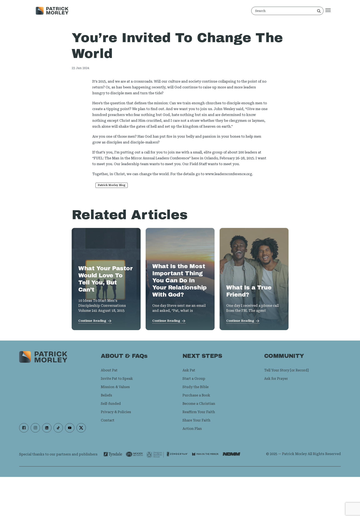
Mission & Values (115, 387)
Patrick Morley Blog (111, 185)
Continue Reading (92, 320)
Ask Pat (188, 370)
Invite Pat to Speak (117, 379)
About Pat (109, 370)
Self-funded (111, 404)
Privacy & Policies (116, 412)
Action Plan (192, 429)
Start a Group (193, 379)
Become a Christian (198, 404)
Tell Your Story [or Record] (286, 370)
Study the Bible (195, 387)
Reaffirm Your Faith (198, 412)
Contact (107, 420)
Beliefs (106, 395)
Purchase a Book (196, 395)
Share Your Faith (196, 420)
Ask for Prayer (276, 379)
